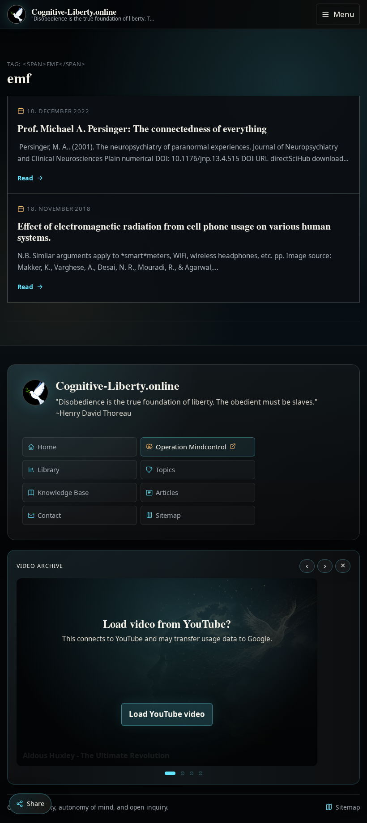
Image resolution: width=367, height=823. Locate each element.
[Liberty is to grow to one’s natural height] (191, 773)
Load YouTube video (167, 714)
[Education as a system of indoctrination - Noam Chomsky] (182, 773)
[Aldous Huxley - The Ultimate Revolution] (170, 773)
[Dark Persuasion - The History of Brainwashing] (200, 773)
